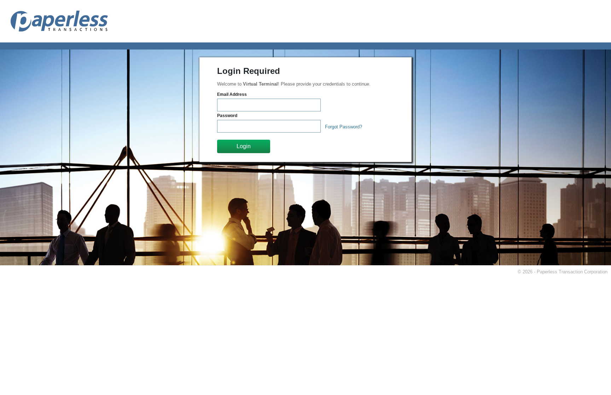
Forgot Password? (343, 126)
